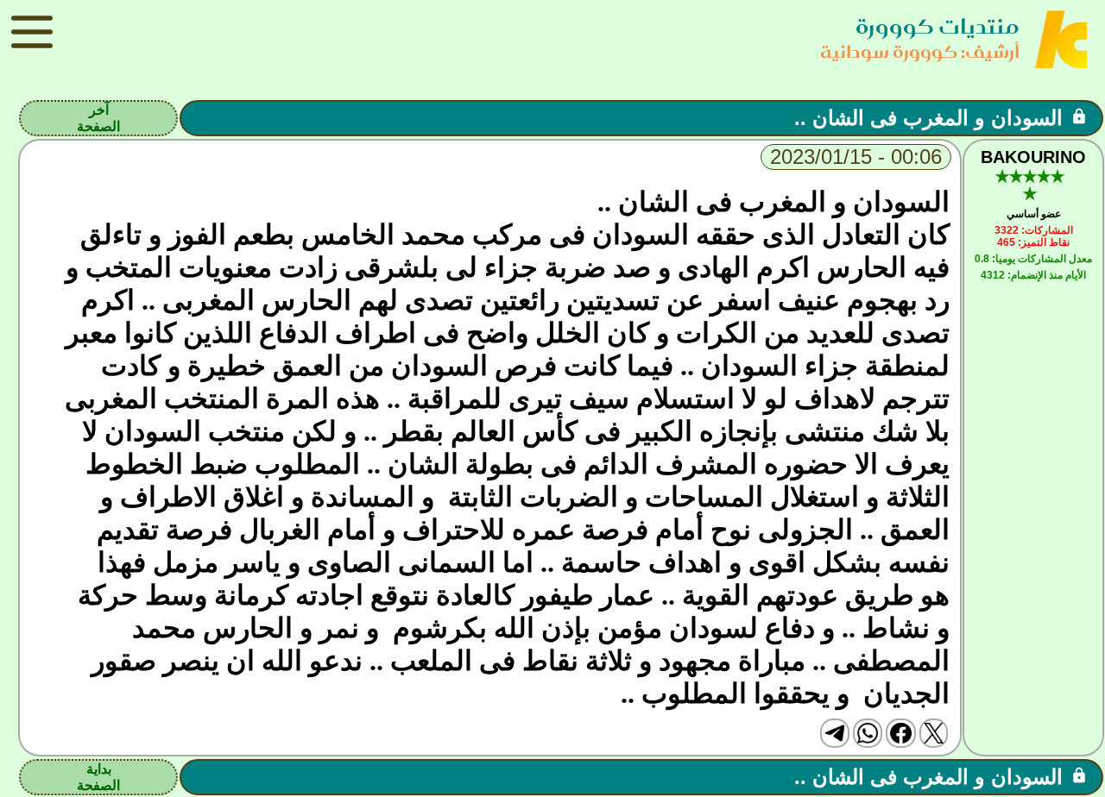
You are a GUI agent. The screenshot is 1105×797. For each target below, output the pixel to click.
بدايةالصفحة (98, 777)
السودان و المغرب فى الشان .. (928, 117)
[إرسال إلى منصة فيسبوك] (900, 733)
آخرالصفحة (98, 118)
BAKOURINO (1033, 156)
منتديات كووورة (938, 26)
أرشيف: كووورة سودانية (920, 51)
